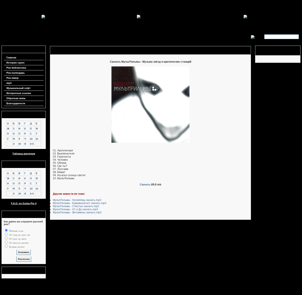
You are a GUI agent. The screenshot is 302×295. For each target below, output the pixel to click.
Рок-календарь (15, 72)
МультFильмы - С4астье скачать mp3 (76, 206)
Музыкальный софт (18, 88)
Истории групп (15, 62)
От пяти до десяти (18, 242)
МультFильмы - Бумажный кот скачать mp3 (79, 203)
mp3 (8, 83)
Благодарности (15, 103)
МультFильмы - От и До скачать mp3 (75, 209)
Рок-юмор (12, 78)
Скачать (145, 184)
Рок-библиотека (16, 67)
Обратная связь (16, 98)
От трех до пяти (17, 238)
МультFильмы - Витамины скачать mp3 (77, 212)
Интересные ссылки (18, 93)
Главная (11, 57)
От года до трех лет (19, 234)
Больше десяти (16, 246)
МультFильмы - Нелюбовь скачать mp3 (77, 200)
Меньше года (15, 230)
